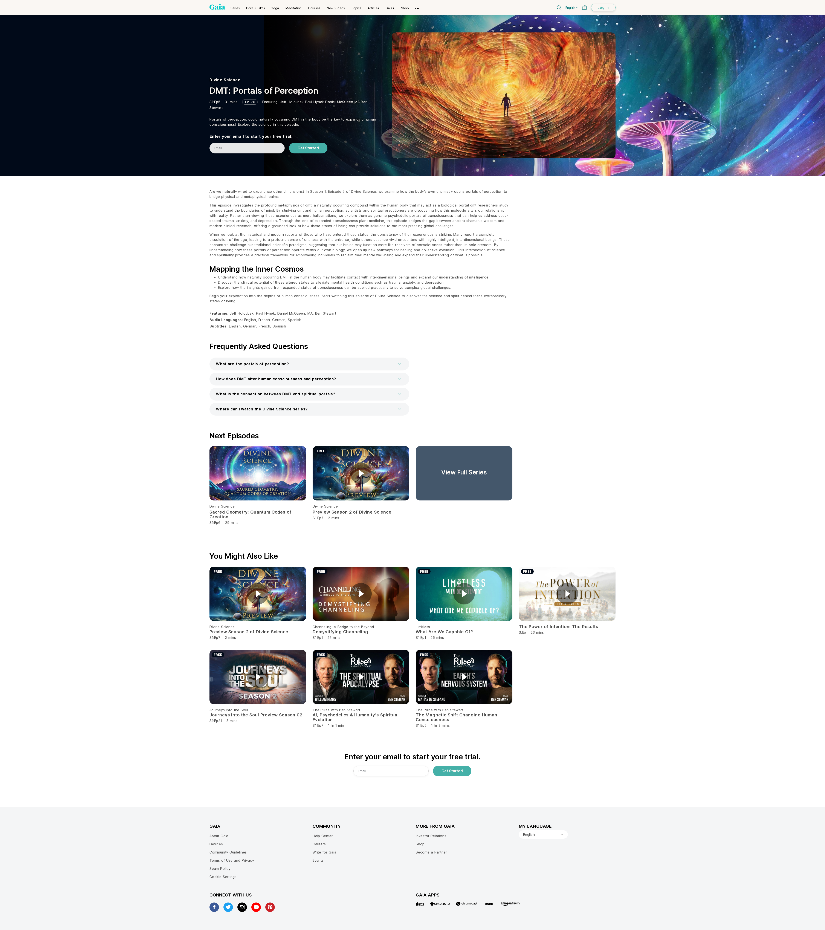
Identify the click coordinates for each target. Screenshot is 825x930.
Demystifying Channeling (340, 631)
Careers (319, 844)
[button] (309, 364)
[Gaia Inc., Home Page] (217, 7)
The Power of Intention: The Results (558, 626)
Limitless (423, 627)
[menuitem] (235, 6)
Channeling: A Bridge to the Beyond (343, 627)
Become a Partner (431, 852)
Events (318, 860)
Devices (216, 844)
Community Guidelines (228, 852)
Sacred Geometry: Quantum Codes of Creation (250, 514)
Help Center (323, 836)
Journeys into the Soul (228, 710)
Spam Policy (220, 868)
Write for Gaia (324, 852)
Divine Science (224, 80)
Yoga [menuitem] (275, 8)
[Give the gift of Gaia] (584, 7)
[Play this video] (361, 473)
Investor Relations (431, 836)
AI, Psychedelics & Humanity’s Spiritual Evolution (356, 717)
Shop (420, 844)
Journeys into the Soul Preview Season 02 (255, 714)
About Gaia (218, 836)
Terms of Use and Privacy (231, 860)
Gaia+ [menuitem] (390, 8)
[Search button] (560, 7)
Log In (603, 7)
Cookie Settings (223, 877)
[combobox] (543, 834)
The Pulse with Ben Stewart (336, 710)
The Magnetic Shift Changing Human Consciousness (456, 717)
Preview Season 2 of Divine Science (352, 512)
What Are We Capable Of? (444, 631)
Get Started (308, 148)
